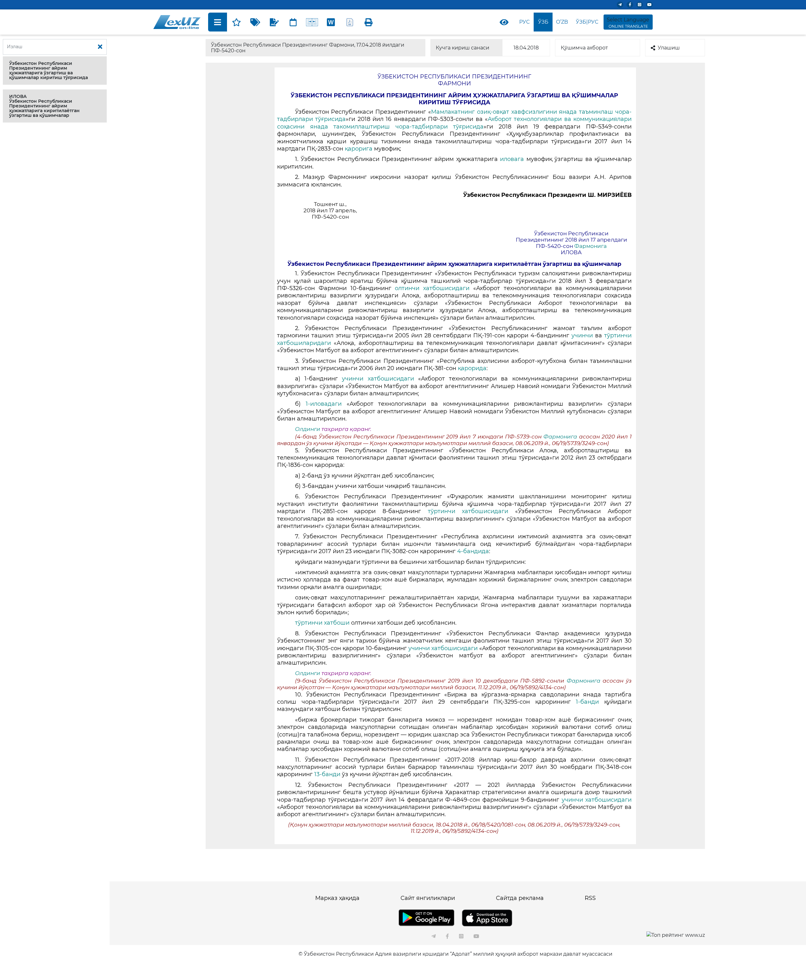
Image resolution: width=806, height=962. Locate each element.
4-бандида (473, 551)
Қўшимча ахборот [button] (584, 48)
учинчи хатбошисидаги (380, 378)
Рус (524, 22)
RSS (590, 898)
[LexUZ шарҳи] (274, 22)
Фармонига (590, 246)
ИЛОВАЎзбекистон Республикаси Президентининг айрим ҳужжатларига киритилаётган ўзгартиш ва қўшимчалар (44, 106)
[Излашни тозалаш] (100, 46)
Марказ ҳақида (337, 898)
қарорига (359, 148)
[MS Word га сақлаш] (330, 22)
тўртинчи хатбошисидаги (471, 511)
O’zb (562, 22)
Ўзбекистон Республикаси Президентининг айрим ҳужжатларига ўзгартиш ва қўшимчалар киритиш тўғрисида (48, 70)
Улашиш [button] (669, 48)
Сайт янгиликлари (427, 898)
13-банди (328, 774)
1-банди (590, 701)
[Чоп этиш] (368, 22)
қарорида (472, 368)
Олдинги (307, 429)
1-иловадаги (326, 403)
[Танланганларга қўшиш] (236, 22)
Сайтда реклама (520, 898)
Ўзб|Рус (587, 22)
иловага (513, 159)
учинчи (582, 335)
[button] (55, 70)
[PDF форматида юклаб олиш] (349, 22)
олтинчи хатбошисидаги (434, 288)
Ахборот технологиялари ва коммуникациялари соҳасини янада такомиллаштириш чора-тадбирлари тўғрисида (454, 123)
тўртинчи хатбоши (323, 622)
